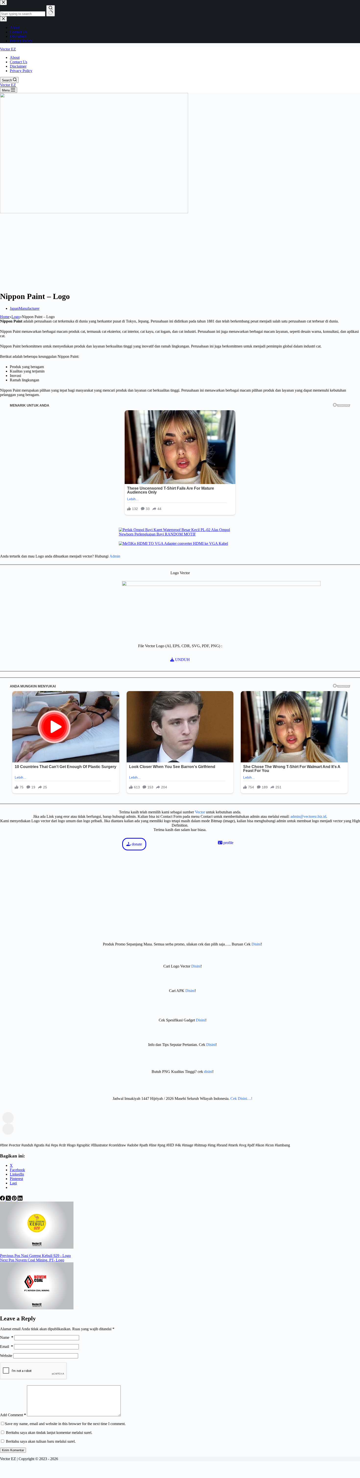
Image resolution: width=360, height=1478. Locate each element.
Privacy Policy (21, 71)
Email (6, 1346)
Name (6, 1337)
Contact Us (18, 62)
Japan (14, 308)
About (15, 57)
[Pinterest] (15, 1199)
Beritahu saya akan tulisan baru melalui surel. (41, 1441)
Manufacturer (29, 308)
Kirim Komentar (13, 1450)
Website (6, 1356)
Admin (114, 556)
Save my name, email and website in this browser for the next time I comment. (65, 1424)
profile (227, 843)
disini (208, 1071)
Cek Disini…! (241, 1098)
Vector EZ (8, 49)
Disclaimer (18, 66)
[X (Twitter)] (9, 1199)
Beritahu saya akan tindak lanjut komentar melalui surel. (49, 1432)
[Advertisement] (180, 252)
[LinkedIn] (20, 1199)
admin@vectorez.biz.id (308, 816)
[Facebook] (3, 1199)
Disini (256, 944)
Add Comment (13, 1415)
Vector (200, 812)
